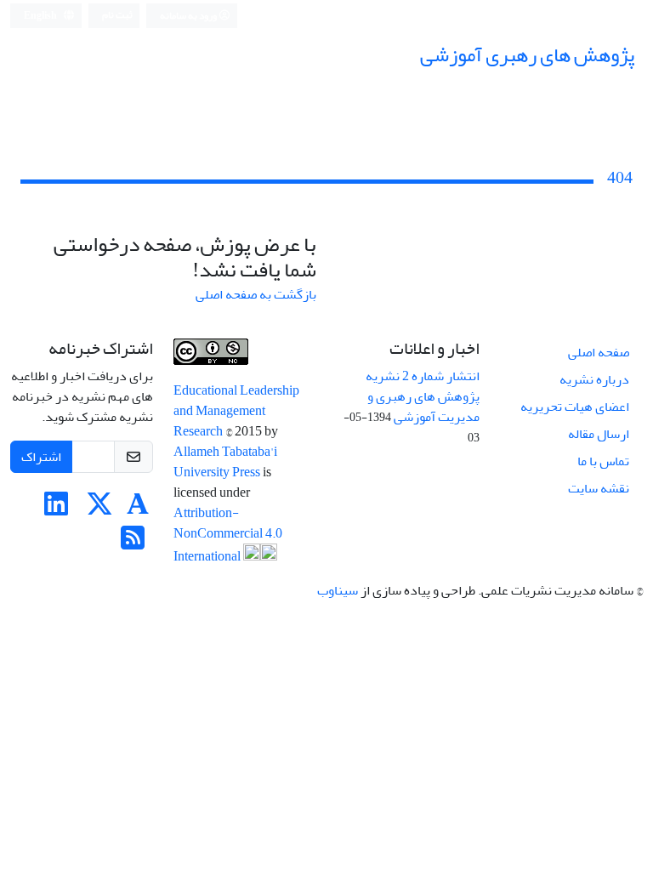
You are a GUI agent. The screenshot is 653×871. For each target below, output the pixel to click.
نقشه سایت (598, 488)
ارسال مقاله (598, 434)
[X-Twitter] (99, 509)
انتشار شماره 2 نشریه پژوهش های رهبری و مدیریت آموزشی (423, 396)
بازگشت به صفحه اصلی (256, 294)
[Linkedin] (56, 509)
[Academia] (137, 509)
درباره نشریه (594, 379)
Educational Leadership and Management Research (236, 411)
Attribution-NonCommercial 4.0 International (227, 534)
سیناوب (337, 590)
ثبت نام (117, 15)
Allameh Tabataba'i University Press (225, 462)
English (41, 16)
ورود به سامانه (189, 16)
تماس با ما (603, 461)
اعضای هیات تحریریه (574, 406)
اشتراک (41, 457)
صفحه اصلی (598, 352)
